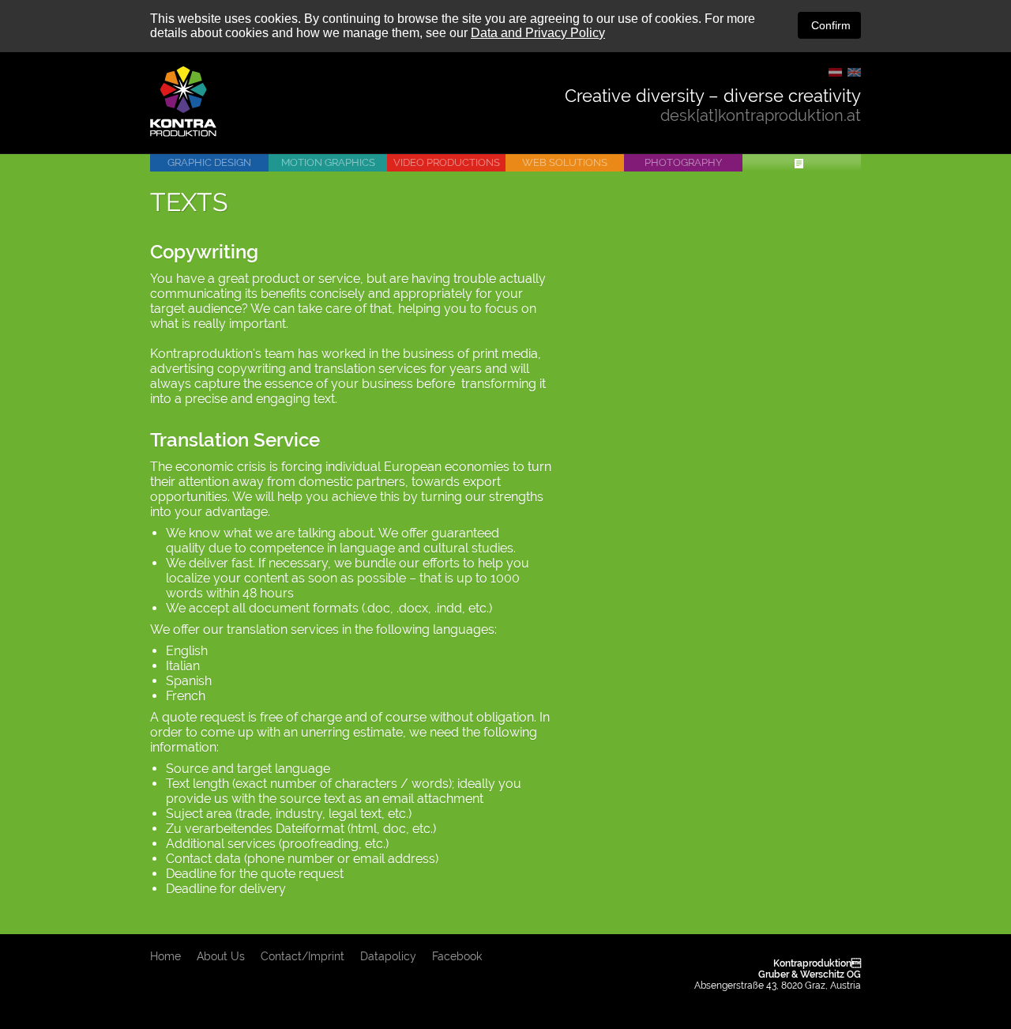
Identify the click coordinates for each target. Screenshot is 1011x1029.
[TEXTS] (801, 163)
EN (854, 72)
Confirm (829, 25)
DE (835, 72)
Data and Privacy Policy (538, 33)
